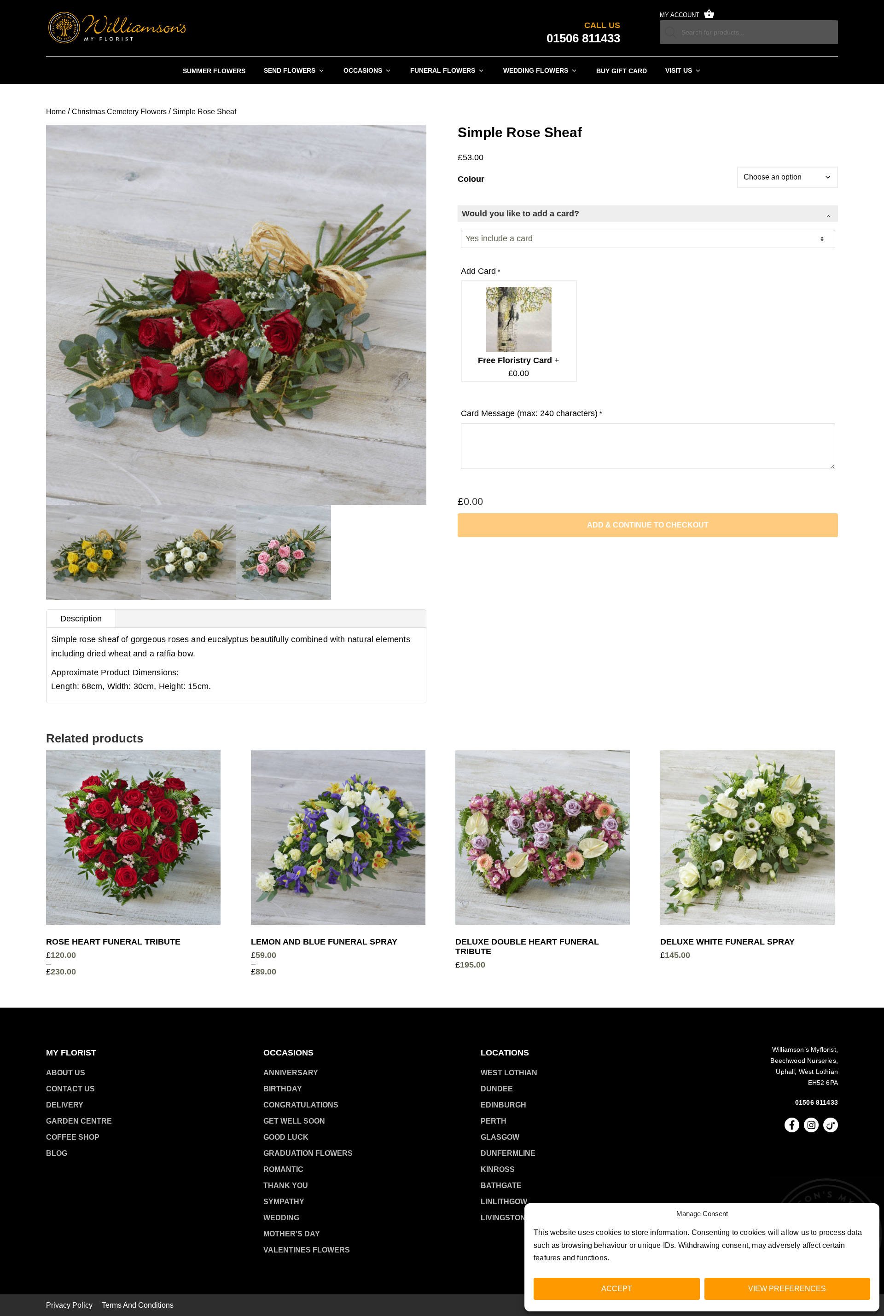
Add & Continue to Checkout (648, 525)
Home (56, 112)
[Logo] (117, 28)
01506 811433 (816, 1102)
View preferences (787, 1289)
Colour (471, 179)
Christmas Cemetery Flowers (119, 112)
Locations (505, 1052)
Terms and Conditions (138, 1305)
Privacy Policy (69, 1305)
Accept (616, 1289)
